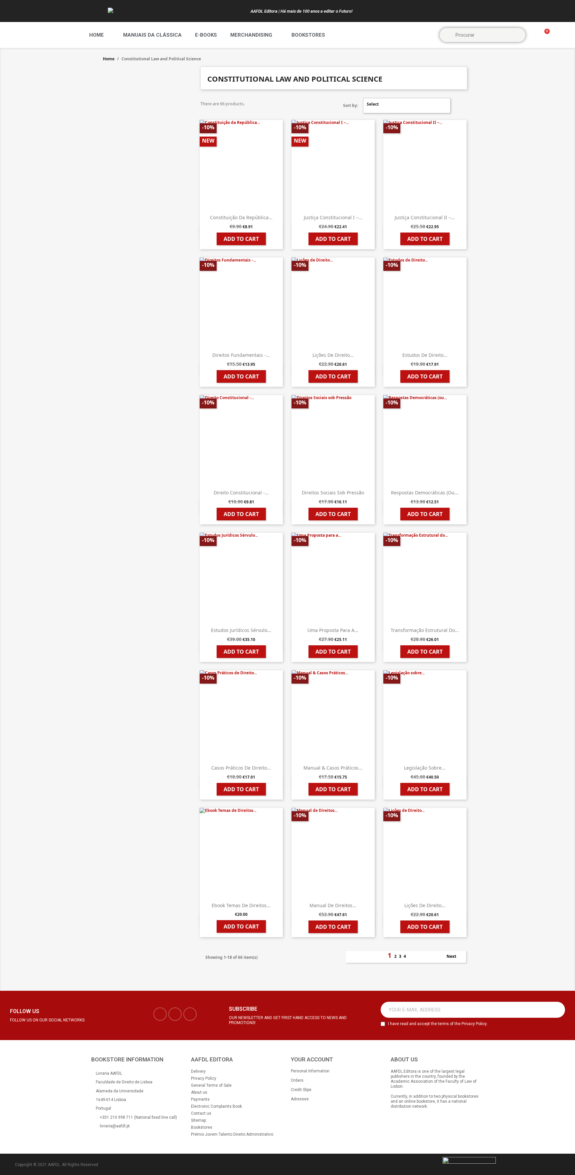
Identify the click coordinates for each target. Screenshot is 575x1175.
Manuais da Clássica (152, 35)
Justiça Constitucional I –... (333, 217)
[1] (556, 1010)
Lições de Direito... (333, 355)
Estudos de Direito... (425, 355)
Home (96, 35)
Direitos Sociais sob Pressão (333, 492)
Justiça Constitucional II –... (425, 217)
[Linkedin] (190, 1014)
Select (406, 105)
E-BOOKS (206, 35)
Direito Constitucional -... (241, 492)
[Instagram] (175, 1014)
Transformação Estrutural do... (425, 630)
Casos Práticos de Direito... (241, 768)
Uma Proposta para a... (332, 630)
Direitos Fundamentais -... (241, 355)
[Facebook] (160, 1014)
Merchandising (251, 35)
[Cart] (544, 35)
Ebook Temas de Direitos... (241, 905)
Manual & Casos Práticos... (332, 768)
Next (455, 957)
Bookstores (308, 35)
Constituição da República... (241, 217)
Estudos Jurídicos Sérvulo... (241, 630)
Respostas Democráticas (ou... (425, 492)
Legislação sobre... (425, 768)
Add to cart (241, 239)
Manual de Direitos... (332, 905)
